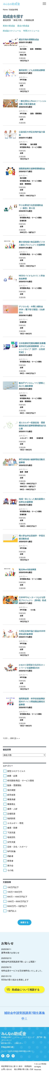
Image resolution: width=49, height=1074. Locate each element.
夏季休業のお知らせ (10, 952)
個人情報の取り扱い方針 (23, 1069)
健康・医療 (24, 472)
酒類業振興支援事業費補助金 (32, 168)
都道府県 (7, 749)
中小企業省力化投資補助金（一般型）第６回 (31, 206)
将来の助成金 (9, 25)
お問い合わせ (6, 1069)
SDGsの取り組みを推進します (15, 979)
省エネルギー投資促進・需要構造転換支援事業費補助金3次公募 (32, 425)
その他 (32, 610)
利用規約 (28, 1066)
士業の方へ (18, 1043)
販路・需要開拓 (36, 49)
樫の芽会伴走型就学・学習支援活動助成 (32, 537)
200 (12, 738)
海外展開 (23, 49)
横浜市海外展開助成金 (29, 39)
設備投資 (23, 220)
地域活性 (23, 395)
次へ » (17, 738)
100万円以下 (24, 60)
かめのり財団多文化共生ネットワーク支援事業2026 (32, 666)
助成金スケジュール (12, 30)
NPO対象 (23, 79)
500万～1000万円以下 (28, 195)
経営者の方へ (6, 1043)
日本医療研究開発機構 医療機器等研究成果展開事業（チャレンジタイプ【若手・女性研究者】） (32, 348)
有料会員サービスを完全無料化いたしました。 (22, 970)
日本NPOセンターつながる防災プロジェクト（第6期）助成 (32, 599)
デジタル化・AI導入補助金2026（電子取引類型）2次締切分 (32, 309)
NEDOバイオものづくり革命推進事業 (32, 277)
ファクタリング (28, 1037)
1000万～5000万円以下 (28, 483)
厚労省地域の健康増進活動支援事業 (32, 461)
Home (5, 9)
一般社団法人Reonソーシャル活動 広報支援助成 (32, 102)
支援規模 (7, 882)
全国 (21, 85)
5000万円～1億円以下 (28, 232)
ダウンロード (6, 1040)
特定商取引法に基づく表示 (11, 1066)
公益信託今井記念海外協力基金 (32, 133)
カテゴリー (8, 765)
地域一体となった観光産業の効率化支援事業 (32, 500)
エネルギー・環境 (26, 438)
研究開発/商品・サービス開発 (31, 147)
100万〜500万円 (26, 333)
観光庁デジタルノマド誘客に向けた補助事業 (32, 384)
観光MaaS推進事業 (27, 569)
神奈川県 (23, 55)
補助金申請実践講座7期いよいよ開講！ (19, 961)
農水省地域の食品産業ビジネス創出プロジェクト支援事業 (32, 243)
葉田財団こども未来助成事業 (32, 70)
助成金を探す (6, 1037)
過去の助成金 (23, 25)
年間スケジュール (31, 30)
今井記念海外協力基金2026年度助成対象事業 (32, 632)
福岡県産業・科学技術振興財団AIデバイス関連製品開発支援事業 (32, 701)
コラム (17, 1037)
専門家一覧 (41, 1037)
